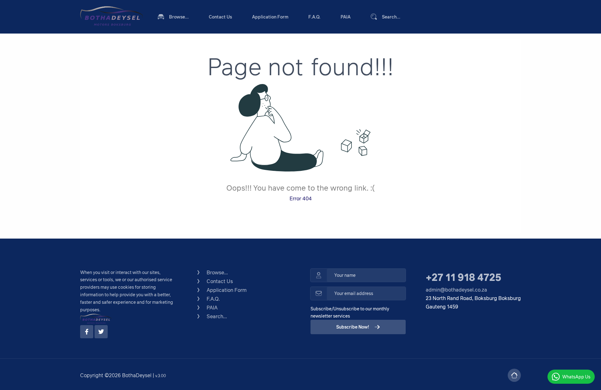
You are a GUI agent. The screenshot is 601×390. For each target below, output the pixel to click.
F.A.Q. (314, 17)
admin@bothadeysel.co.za (456, 289)
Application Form (270, 17)
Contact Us (220, 17)
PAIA (346, 17)
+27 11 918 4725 (463, 277)
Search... (391, 17)
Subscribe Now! (352, 327)
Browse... (179, 17)
